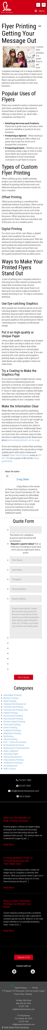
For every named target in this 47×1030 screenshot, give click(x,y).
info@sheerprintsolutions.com (25, 791)
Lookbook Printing (12, 730)
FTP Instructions (18, 991)
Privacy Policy (19, 994)
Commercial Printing (13, 706)
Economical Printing (13, 715)
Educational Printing (13, 718)
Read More (8, 844)
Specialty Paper (10, 753)
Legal (42, 991)
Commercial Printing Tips (15, 709)
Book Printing (9, 701)
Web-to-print (9, 768)
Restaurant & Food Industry (16, 748)
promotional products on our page (24, 440)
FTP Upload (6, 991)
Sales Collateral (10, 751)
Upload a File (23, 957)
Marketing (8, 736)
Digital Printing (10, 712)
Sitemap (29, 994)
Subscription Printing (13, 759)
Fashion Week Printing (14, 721)
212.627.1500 (24, 780)
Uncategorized (10, 765)
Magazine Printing (12, 733)
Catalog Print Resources (14, 704)
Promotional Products (13, 745)
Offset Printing (10, 739)
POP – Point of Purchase (14, 742)
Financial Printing (11, 724)
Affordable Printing (12, 695)
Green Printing (10, 727)
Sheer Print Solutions (20, 455)
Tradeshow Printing (12, 762)
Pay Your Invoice (32, 991)
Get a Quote (24, 796)
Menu (41, 11)
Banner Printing (10, 698)
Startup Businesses (12, 756)
